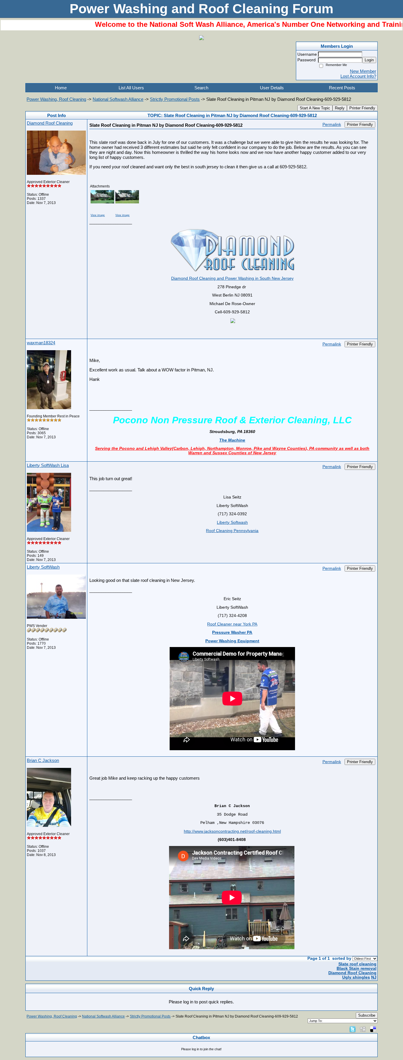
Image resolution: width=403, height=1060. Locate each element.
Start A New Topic (315, 108)
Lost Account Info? (358, 76)
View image (98, 215)
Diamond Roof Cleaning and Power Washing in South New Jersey (232, 278)
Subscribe (366, 1015)
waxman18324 (41, 342)
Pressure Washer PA (232, 632)
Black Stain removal (356, 968)
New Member (363, 71)
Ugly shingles (356, 977)
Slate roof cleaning (357, 964)
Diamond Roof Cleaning (50, 123)
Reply (340, 108)
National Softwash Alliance (118, 99)
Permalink (331, 124)
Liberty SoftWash (43, 566)
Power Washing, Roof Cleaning (56, 99)
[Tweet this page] (352, 1028)
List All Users (131, 87)
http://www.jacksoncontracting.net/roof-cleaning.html (232, 831)
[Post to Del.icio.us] (373, 1028)
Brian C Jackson (43, 760)
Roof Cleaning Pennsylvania (232, 531)
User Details (272, 87)
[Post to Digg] (362, 1028)
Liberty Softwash (232, 522)
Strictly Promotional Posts (175, 99)
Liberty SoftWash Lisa (48, 465)
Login (369, 60)
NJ (373, 977)
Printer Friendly (362, 108)
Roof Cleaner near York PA (232, 624)
